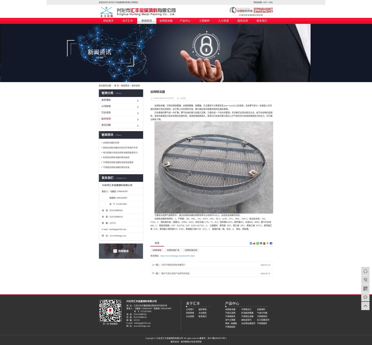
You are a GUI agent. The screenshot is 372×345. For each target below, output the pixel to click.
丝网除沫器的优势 (111, 143)
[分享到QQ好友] (261, 243)
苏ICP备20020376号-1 (217, 338)
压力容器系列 (263, 320)
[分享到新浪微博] (254, 243)
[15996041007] (365, 280)
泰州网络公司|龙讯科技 (191, 342)
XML (271, 2)
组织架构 (202, 309)
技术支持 (136, 86)
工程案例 (204, 20)
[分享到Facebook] (271, 243)
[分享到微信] (257, 243)
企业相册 (190, 316)
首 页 (116, 86)
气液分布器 (262, 313)
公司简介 (190, 309)
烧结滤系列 (246, 320)
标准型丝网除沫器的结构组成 (116, 157)
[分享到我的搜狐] (264, 243)
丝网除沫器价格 (191, 250)
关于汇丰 (127, 20)
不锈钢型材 (262, 316)
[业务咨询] (365, 271)
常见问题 (106, 125)
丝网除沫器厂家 (173, 250)
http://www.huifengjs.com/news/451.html (178, 256)
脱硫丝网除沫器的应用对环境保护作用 (120, 148)
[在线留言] (365, 297)
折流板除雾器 (247, 313)
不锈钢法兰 (246, 309)
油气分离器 (230, 320)
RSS (265, 2)
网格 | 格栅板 (231, 323)
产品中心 (185, 20)
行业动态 (106, 112)
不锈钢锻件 (262, 323)
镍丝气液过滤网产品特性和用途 (175, 273)
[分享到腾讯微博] (268, 243)
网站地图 (258, 2)
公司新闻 (106, 106)
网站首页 (108, 20)
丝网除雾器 (157, 250)
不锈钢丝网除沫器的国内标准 (116, 167)
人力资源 (223, 20)
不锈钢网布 (230, 316)
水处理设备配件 (248, 323)
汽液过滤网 (230, 313)
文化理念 (202, 313)
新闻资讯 (147, 20)
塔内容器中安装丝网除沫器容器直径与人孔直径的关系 (122, 153)
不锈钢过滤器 (247, 316)
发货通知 (106, 100)
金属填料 (261, 309)
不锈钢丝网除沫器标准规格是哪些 (118, 162)
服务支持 (242, 20)
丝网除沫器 (165, 20)
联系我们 (262, 20)
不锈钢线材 (230, 327)
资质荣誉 (190, 313)
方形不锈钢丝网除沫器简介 (173, 265)
